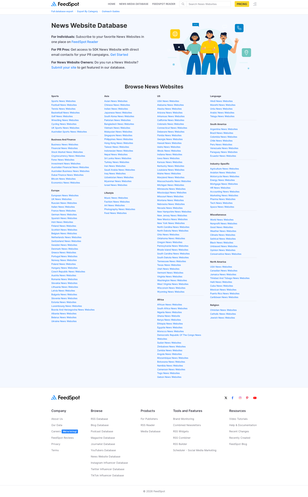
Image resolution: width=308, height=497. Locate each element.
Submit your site (63, 67)
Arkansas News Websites (171, 116)
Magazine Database (103, 437)
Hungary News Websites (64, 267)
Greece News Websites (63, 252)
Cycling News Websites (64, 124)
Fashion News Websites (117, 201)
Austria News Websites (63, 275)
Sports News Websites (63, 101)
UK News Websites (61, 199)
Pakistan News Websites (117, 120)
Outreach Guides (111, 11)
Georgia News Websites (170, 139)
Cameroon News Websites (171, 369)
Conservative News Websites (225, 254)
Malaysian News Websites (118, 131)
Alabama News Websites (170, 105)
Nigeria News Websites (169, 312)
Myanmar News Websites (118, 181)
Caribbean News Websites (224, 297)
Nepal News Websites (116, 154)
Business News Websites (64, 144)
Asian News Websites (116, 101)
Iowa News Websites (168, 158)
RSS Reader (148, 425)
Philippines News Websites (118, 139)
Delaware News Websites (170, 131)
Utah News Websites (168, 268)
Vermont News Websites (170, 272)
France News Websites (63, 210)
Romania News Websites (64, 279)
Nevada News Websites (170, 208)
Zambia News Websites (169, 350)
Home (111, 3)
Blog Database (100, 425)
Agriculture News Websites (224, 168)
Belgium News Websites (64, 233)
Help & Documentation (243, 425)
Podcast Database (102, 431)
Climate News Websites (222, 234)
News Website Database (105, 456)
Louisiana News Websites (170, 169)
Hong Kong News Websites (118, 143)
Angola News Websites (169, 354)
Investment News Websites (66, 163)
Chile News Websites (221, 140)
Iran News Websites (115, 166)
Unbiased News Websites (224, 246)
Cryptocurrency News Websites (68, 155)
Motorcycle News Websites (224, 176)
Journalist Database (103, 444)
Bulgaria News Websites (64, 294)
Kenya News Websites (169, 319)
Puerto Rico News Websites (225, 293)
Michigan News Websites (170, 185)
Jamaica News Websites (223, 274)
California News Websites (170, 120)
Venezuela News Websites (224, 148)
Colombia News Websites (223, 136)
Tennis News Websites (63, 108)
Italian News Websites (63, 206)
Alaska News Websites (169, 108)
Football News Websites (64, 105)
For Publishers (149, 418)
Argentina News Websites (224, 129)
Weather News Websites (223, 231)
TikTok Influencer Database (107, 475)
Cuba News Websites (221, 285)
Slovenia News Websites (64, 298)
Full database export (62, 11)
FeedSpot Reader (85, 42)
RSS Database (99, 418)
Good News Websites (221, 227)
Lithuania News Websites (64, 287)
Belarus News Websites (64, 317)
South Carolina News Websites (173, 253)
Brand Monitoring (183, 418)
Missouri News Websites (170, 196)
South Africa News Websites (172, 308)
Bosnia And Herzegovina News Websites (73, 309)
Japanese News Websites (118, 112)
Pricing (242, 4)
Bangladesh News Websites (119, 124)
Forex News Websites (62, 159)
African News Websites (169, 304)
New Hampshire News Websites (174, 211)
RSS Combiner (182, 437)
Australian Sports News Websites (69, 131)
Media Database (150, 431)
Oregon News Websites (169, 242)
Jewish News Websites (222, 317)
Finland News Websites (63, 225)
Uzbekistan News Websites (119, 177)
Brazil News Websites (221, 133)
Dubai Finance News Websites (67, 175)
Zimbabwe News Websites (171, 346)
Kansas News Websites (169, 162)
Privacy (55, 444)
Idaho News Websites (168, 146)
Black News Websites (221, 242)
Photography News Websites (119, 209)
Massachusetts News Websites (174, 181)
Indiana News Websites (169, 154)
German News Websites (64, 214)
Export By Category (87, 11)
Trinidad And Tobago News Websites (230, 278)
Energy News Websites (222, 180)
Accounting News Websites (225, 191)
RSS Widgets (181, 431)
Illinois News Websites (169, 150)
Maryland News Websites (170, 177)
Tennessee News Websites (171, 261)
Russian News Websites (64, 203)
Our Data (56, 425)
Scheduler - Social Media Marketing (194, 450)
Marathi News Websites (222, 105)
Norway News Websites (64, 260)
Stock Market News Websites (67, 152)
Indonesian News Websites (118, 150)
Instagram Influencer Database (109, 462)
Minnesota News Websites (171, 188)
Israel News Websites (115, 185)
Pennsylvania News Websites (172, 245)
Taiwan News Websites (116, 146)
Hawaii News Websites (169, 143)
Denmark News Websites (64, 248)
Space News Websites (222, 206)
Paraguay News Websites (224, 152)
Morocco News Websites (170, 331)
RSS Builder (180, 444)
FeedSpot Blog (238, 444)
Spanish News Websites (64, 218)
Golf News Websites (62, 116)
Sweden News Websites (64, 245)
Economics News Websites (65, 182)
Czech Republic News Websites (68, 271)
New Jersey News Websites (172, 215)
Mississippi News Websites (172, 192)
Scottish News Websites (64, 229)
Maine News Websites (169, 173)
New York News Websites (171, 223)
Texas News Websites (169, 265)
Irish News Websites (62, 222)
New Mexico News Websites (172, 219)
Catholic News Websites (223, 313)
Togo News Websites (168, 373)
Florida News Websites (169, 135)
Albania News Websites (64, 313)
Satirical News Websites (223, 238)
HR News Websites (220, 187)
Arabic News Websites (222, 112)
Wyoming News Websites (170, 291)
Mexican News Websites (223, 289)
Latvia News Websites (63, 290)
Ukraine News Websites (64, 321)
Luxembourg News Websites (66, 306)
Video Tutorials (238, 418)
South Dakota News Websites (173, 257)
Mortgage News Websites (224, 183)
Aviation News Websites (223, 172)
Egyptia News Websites (170, 327)
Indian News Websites (116, 108)
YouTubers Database (103, 450)
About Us (57, 418)
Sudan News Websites (169, 342)
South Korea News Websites (119, 116)
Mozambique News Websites (172, 357)
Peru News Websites (221, 144)
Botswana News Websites (171, 361)
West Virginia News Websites (172, 284)
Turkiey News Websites (116, 162)
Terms (55, 450)
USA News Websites (168, 101)
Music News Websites (116, 197)
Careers (64, 431)
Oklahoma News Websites (171, 238)
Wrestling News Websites (65, 120)
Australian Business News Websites (70, 171)
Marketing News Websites (224, 195)
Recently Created (239, 437)
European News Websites (65, 195)
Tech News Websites (221, 203)
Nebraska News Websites (171, 204)
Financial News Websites (64, 148)
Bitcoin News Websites (63, 178)
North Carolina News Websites (173, 227)
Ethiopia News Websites (170, 323)
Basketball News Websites (65, 112)
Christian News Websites (223, 310)
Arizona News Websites (170, 112)
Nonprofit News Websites (223, 223)
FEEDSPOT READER (163, 3)
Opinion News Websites (222, 250)
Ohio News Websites (168, 234)
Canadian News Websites (223, 270)
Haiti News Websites (221, 282)
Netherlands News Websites (66, 237)
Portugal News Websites (64, 256)
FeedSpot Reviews (62, 437)
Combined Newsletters (187, 425)
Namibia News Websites (170, 365)
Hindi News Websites (221, 101)
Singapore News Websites (118, 135)
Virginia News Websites (169, 276)
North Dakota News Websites (172, 230)
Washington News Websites (172, 280)
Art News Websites (114, 205)
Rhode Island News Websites (172, 249)
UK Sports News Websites (65, 127)
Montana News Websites (170, 200)
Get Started (119, 55)
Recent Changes (239, 431)
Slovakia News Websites (64, 283)
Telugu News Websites (222, 116)
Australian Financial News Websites (70, 167)
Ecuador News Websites (223, 155)
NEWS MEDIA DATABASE (133, 3)
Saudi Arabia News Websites (119, 169)
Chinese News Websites (117, 105)
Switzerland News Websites (66, 241)
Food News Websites (115, 213)
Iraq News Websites (115, 173)
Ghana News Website (168, 316)
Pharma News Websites (222, 199)
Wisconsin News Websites (171, 287)
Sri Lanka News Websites (117, 158)
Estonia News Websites (63, 302)
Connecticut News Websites (172, 127)
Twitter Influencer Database (107, 469)
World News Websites (222, 219)
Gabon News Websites (169, 377)
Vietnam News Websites (117, 127)
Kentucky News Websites (170, 166)
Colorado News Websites (170, 124)
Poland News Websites (63, 264)
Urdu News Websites (221, 108)
